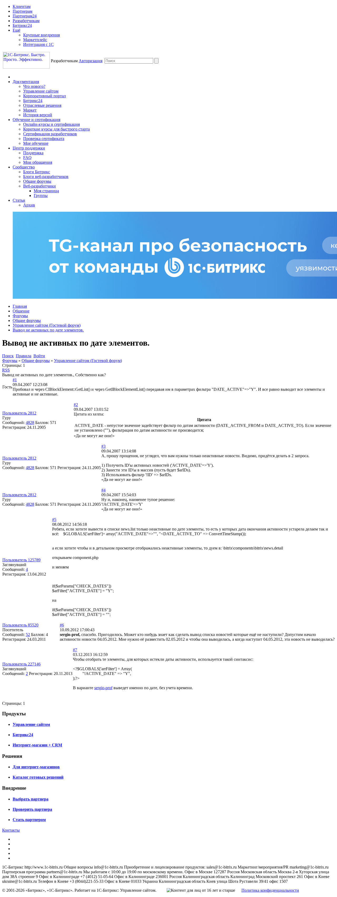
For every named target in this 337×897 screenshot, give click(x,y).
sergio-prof (103, 688)
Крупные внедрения (41, 35)
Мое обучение (35, 143)
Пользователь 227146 (21, 664)
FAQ (27, 157)
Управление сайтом (40, 91)
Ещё (16, 30)
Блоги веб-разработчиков (45, 176)
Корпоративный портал (44, 96)
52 (28, 634)
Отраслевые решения (42, 105)
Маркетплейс (35, 39)
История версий (37, 115)
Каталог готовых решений (38, 777)
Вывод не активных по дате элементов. (48, 330)
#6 (62, 625)
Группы (41, 195)
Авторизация (90, 61)
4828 (30, 422)
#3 (103, 446)
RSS (6, 370)
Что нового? (34, 86)
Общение (21, 311)
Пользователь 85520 (20, 625)
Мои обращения (37, 162)
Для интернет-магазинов (36, 767)
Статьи (19, 200)
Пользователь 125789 (21, 560)
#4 (103, 490)
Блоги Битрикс (36, 172)
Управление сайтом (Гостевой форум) (47, 325)
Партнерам (22, 11)
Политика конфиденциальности (270, 890)
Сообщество (24, 167)
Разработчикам (26, 20)
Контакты (11, 830)
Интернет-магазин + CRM (37, 745)
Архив (29, 205)
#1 (15, 380)
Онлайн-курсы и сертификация (51, 124)
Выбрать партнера (30, 799)
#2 (76, 404)
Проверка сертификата (43, 138)
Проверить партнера (32, 809)
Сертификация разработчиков (50, 134)
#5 (54, 519)
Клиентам (22, 6)
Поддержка (33, 153)
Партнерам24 (25, 16)
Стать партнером (29, 819)
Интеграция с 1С (38, 44)
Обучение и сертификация (36, 119)
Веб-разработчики (39, 186)
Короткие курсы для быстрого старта (56, 129)
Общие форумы (37, 181)
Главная (20, 306)
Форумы (20, 316)
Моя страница (46, 191)
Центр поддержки (29, 148)
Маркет (30, 110)
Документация (26, 81)
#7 (75, 650)
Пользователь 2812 (19, 413)
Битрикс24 (22, 25)
